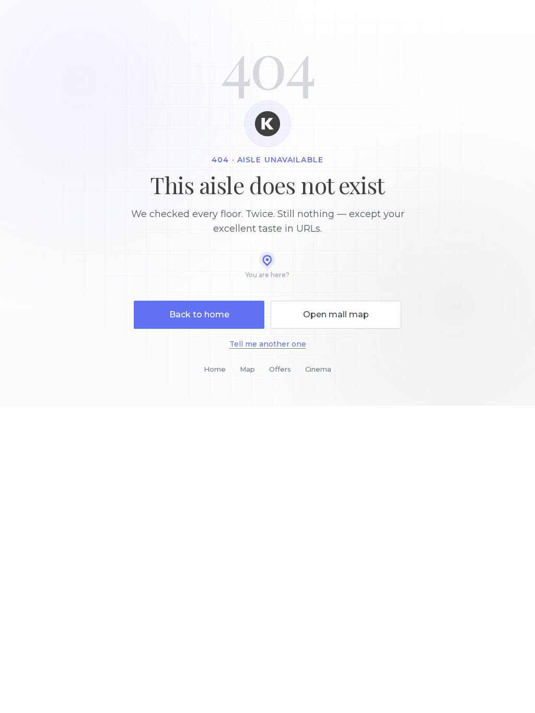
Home (215, 369)
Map (247, 369)
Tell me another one (267, 344)
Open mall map (336, 314)
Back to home (199, 314)
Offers (280, 369)
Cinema (318, 369)
